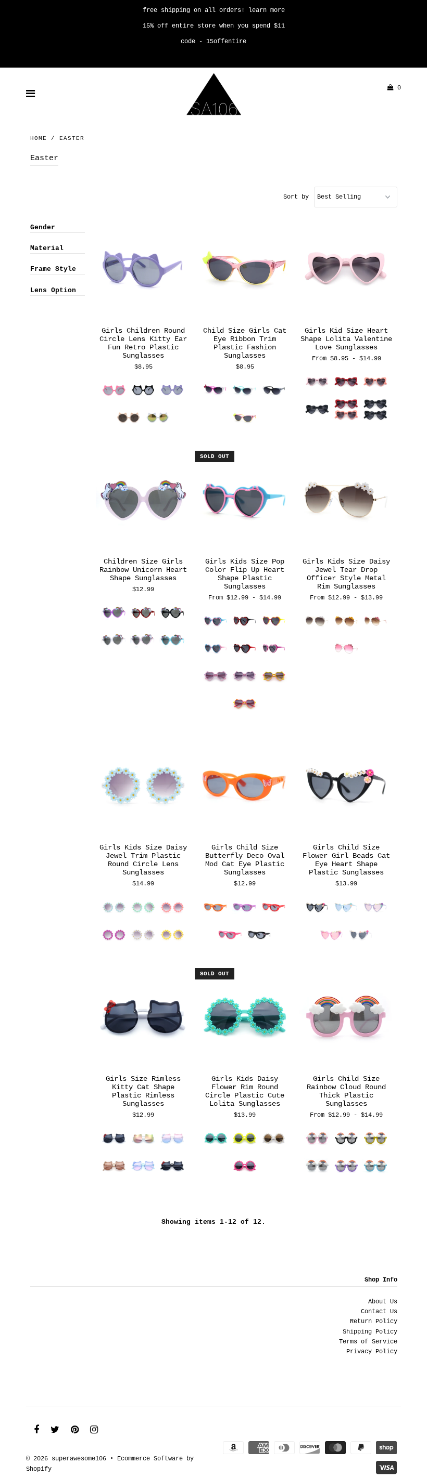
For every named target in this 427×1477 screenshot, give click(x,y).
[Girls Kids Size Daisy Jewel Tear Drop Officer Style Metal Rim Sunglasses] (346, 501)
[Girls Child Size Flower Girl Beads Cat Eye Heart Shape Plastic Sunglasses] (346, 787)
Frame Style (53, 269)
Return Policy (373, 1321)
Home (38, 138)
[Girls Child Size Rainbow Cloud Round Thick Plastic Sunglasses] (346, 1018)
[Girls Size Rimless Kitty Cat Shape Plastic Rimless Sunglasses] (143, 1018)
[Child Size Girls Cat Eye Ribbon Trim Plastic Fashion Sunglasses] (245, 270)
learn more (266, 10)
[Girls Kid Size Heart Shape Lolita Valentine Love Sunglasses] (346, 270)
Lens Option (53, 290)
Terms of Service (368, 1341)
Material (47, 248)
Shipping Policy (370, 1332)
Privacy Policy (371, 1351)
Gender (42, 227)
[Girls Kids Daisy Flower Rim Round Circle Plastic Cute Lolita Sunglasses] (245, 1018)
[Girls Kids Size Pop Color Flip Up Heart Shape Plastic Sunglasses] (245, 501)
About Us (382, 1301)
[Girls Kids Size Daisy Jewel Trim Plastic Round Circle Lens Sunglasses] (143, 787)
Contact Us (379, 1311)
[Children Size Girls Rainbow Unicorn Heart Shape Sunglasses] (143, 501)
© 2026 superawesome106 (66, 1458)
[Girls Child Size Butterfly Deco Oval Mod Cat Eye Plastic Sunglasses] (245, 787)
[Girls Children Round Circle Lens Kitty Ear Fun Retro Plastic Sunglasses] (143, 270)
